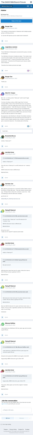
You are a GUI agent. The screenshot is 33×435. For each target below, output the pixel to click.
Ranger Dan (5, 14)
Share (8, 418)
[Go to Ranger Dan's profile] (2, 27)
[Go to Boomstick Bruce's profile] (2, 136)
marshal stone (9, 152)
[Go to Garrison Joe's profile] (2, 184)
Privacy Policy (13, 429)
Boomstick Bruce (10, 136)
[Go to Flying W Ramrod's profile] (2, 211)
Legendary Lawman (11, 47)
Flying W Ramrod (10, 210)
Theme (6, 429)
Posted (11, 28)
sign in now (4, 403)
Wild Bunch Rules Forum (16, 16)
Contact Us (21, 429)
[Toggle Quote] (3, 158)
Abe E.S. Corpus (10, 93)
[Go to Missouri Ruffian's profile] (2, 324)
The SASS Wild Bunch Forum (13, 2)
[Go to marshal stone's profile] (2, 153)
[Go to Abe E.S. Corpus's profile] (2, 93)
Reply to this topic (16, 21)
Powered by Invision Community (16, 432)
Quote (6, 41)
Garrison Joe (9, 183)
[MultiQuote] (2, 41)
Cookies (27, 429)
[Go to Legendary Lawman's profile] (2, 48)
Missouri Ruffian (10, 323)
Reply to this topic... (9, 410)
